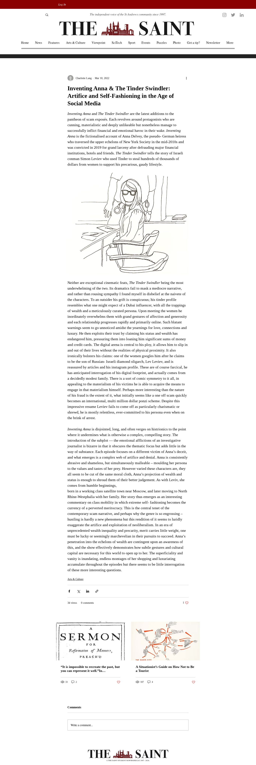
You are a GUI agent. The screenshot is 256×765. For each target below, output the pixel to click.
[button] (230, 42)
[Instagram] (224, 15)
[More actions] (186, 78)
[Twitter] (233, 15)
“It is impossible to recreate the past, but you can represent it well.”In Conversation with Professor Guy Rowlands (90, 669)
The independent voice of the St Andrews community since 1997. (128, 14)
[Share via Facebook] (69, 591)
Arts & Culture (75, 579)
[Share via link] (97, 591)
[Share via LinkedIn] (87, 591)
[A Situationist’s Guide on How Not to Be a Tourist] (165, 641)
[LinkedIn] (241, 15)
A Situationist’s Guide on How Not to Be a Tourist (165, 669)
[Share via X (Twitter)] (78, 591)
